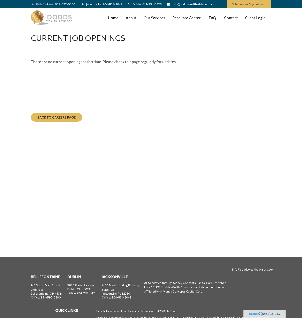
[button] (113, 17)
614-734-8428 (147, 4)
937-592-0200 (56, 4)
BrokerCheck (170, 311)
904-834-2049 (104, 4)
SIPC (157, 287)
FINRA (148, 287)
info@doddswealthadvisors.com (193, 4)
